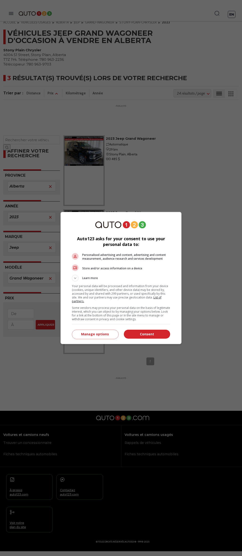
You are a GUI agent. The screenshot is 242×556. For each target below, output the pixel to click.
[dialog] (121, 278)
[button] (121, 278)
